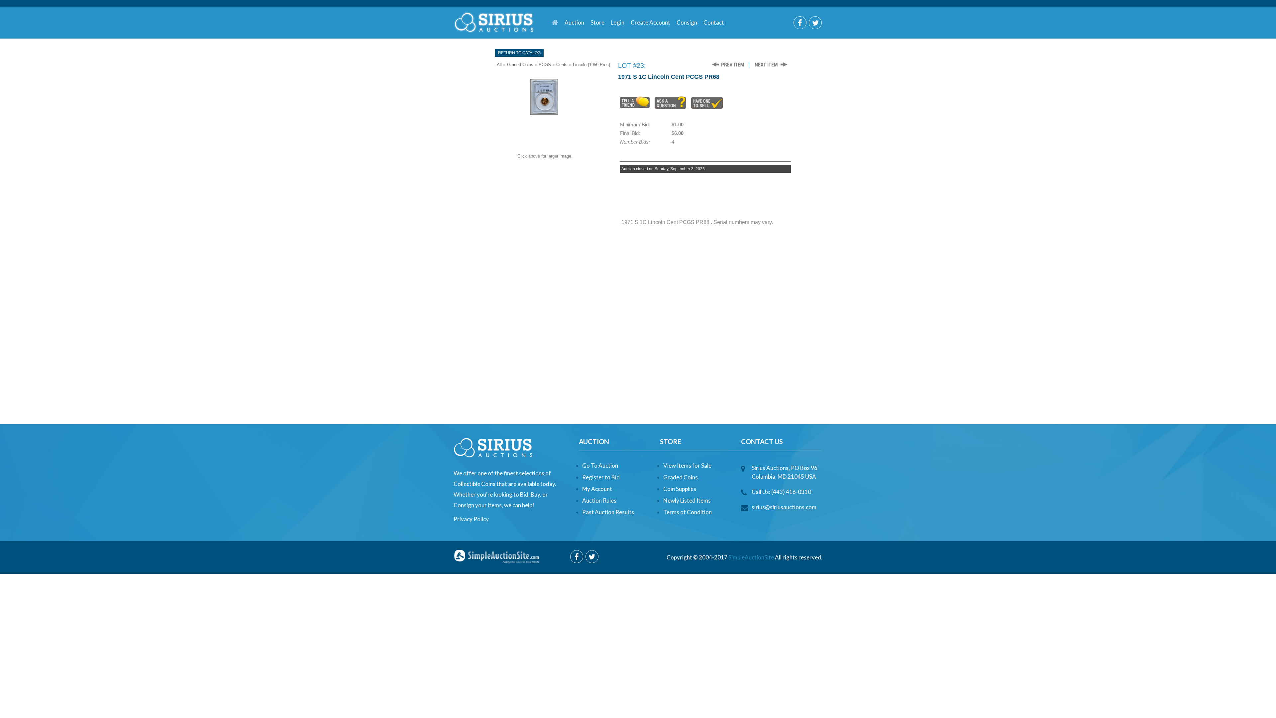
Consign (687, 22)
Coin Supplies (679, 488)
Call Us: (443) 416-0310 (781, 491)
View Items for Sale (687, 465)
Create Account (650, 22)
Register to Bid (601, 477)
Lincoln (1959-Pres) (591, 64)
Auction (574, 22)
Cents (562, 64)
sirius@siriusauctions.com (784, 507)
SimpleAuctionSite (751, 557)
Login (617, 22)
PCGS (545, 64)
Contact (713, 22)
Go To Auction (600, 465)
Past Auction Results (608, 512)
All (499, 64)
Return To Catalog (519, 53)
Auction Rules (599, 500)
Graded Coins (520, 64)
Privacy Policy (471, 519)
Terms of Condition (687, 512)
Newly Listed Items (687, 500)
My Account (597, 488)
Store (597, 22)
